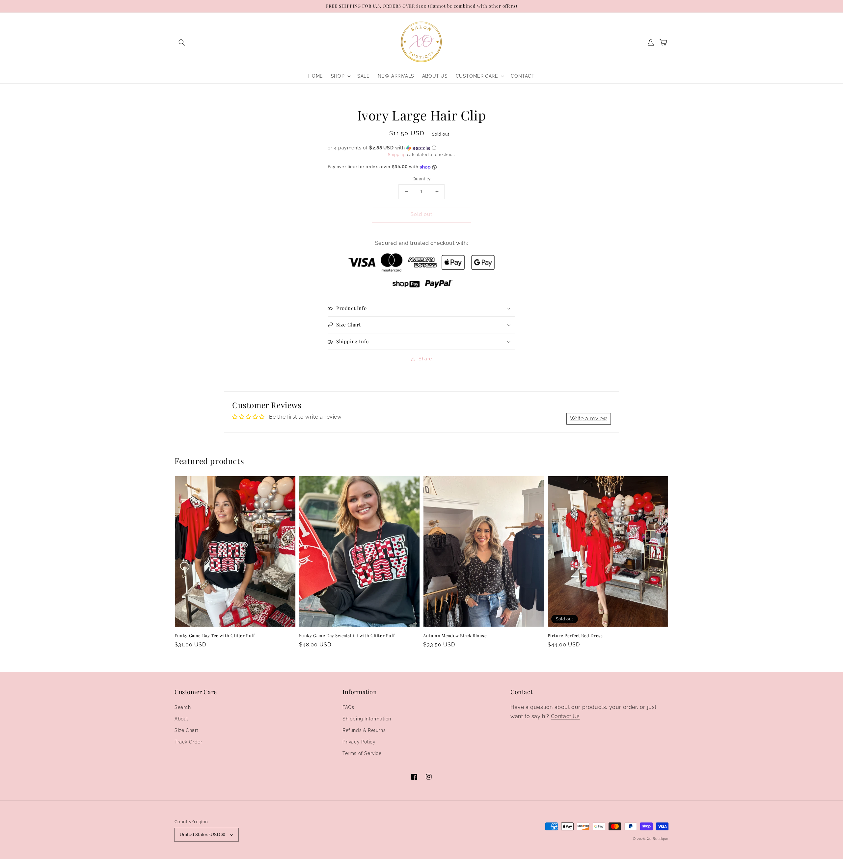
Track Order (189, 741)
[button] (182, 42)
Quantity (421, 178)
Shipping (397, 154)
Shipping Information (366, 718)
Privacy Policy (358, 741)
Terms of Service (362, 753)
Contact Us (565, 716)
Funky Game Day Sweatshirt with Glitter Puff (347, 635)
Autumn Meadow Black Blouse (455, 635)
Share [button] (425, 358)
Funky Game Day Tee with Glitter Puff (215, 635)
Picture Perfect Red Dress (575, 635)
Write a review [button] (588, 418)
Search (183, 707)
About (181, 718)
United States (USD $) (202, 834)
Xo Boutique (657, 839)
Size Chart (187, 730)
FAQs (348, 707)
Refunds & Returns (364, 730)
